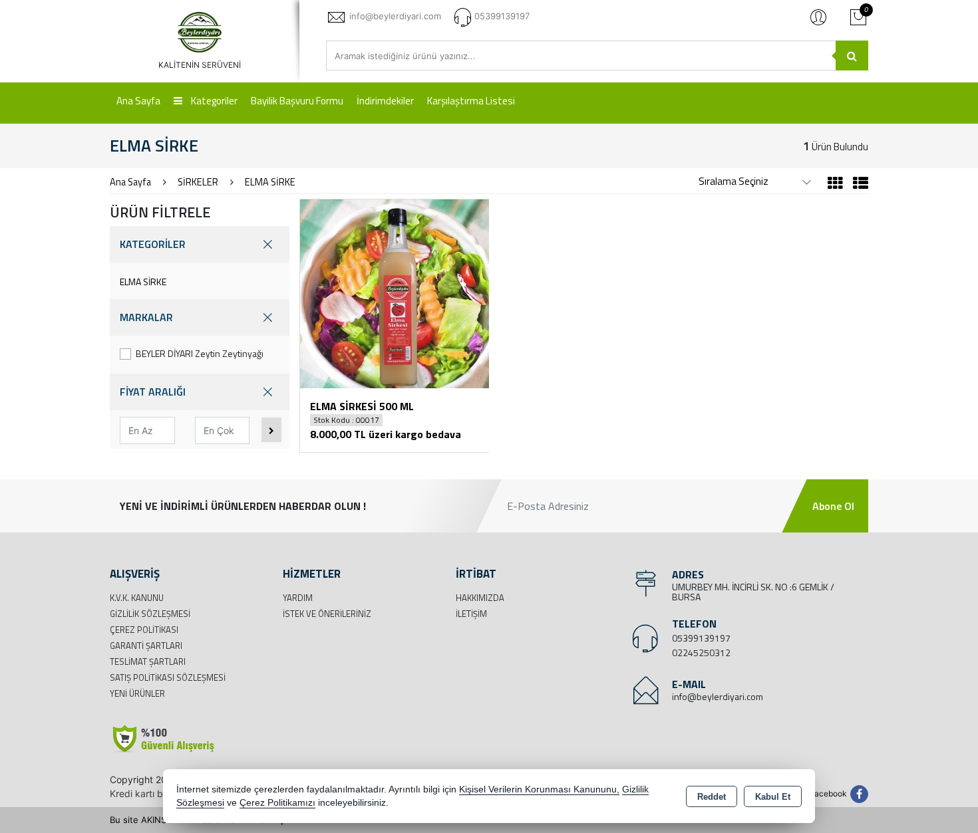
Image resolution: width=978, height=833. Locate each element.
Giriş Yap (818, 17)
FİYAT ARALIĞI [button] (153, 392)
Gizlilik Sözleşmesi (150, 613)
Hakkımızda (480, 597)
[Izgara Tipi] (835, 184)
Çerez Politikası (144, 629)
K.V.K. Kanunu (137, 597)
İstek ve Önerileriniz (327, 613)
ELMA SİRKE (143, 282)
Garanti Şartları (146, 645)
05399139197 (701, 638)
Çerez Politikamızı (277, 803)
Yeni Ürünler (137, 693)
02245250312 (701, 652)
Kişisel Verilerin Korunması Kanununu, (539, 789)
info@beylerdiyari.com (717, 696)
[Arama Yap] (852, 55)
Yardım (298, 597)
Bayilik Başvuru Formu (297, 100)
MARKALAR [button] (146, 317)
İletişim (471, 613)
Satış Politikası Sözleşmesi (168, 677)
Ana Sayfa (138, 100)
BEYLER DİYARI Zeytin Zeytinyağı (199, 353)
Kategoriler (213, 100)
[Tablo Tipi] (857, 184)
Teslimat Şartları (148, 661)
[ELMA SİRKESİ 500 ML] (394, 292)
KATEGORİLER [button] (153, 244)
